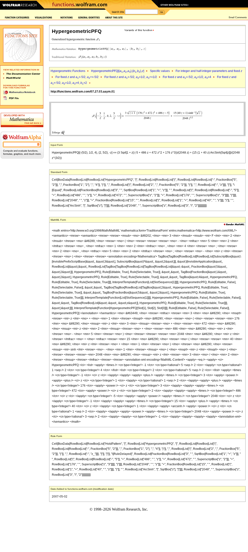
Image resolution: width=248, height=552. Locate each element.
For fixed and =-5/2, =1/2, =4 (187, 77)
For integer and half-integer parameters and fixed (209, 71)
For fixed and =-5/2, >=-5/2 (77, 77)
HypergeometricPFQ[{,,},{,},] (117, 71)
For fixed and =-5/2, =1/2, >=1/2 (130, 77)
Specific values (160, 71)
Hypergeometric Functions (68, 71)
